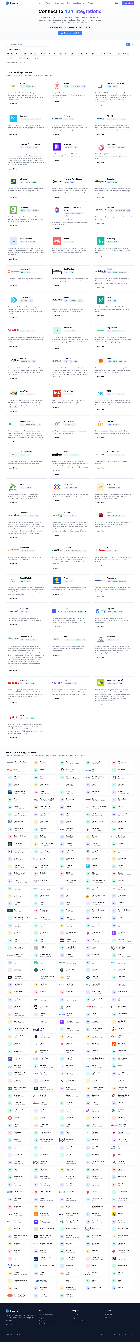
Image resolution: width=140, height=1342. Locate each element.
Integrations (59, 3)
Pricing (90, 3)
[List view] (132, 44)
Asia (79, 54)
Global (32, 54)
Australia (101, 54)
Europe (90, 54)
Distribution (21, 54)
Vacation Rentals (55, 54)
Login (117, 3)
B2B (42, 54)
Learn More (13, 103)
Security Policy (129, 1335)
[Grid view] (128, 44)
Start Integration (79, 3)
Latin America (114, 54)
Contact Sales (128, 3)
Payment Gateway (32, 58)
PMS (18, 58)
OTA (9, 54)
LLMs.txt (107, 1318)
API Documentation (46, 1315)
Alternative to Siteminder (80, 1321)
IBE (9, 58)
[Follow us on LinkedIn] (7, 1324)
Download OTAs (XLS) (71, 33)
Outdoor (69, 54)
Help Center (108, 1315)
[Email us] (11, 1324)
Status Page (43, 1324)
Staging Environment (46, 1321)
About (40, 3)
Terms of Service (106, 1335)
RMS (125, 54)
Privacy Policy (118, 1335)
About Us (75, 1315)
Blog (68, 3)
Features (49, 3)
